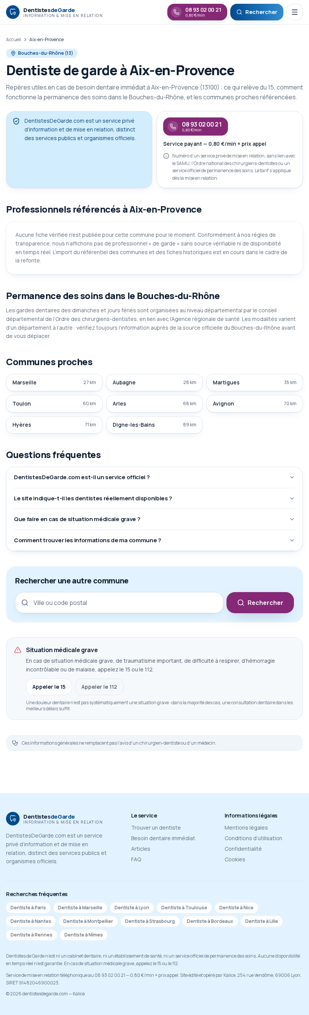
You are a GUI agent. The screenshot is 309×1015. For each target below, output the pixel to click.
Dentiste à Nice (236, 907)
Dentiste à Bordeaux (210, 921)
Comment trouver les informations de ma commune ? (87, 540)
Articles (140, 848)
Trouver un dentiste (156, 827)
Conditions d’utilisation (253, 838)
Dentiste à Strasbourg (150, 921)
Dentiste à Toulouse (184, 907)
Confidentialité (243, 848)
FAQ (136, 859)
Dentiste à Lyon (132, 907)
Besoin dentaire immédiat (163, 838)
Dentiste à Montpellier (88, 921)
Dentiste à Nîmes (83, 935)
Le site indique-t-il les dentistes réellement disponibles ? (93, 498)
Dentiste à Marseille (80, 907)
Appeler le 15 (49, 686)
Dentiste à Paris (28, 907)
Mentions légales (246, 827)
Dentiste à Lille (261, 921)
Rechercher (265, 603)
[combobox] (119, 602)
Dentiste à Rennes (31, 935)
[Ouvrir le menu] (294, 12)
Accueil (13, 40)
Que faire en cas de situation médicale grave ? (77, 519)
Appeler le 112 (99, 686)
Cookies (235, 859)
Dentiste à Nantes (31, 921)
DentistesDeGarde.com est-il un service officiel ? (82, 477)
